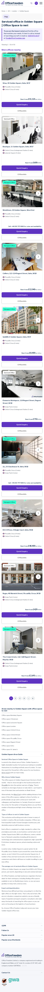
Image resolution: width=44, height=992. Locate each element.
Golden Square (24, 11)
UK (9, 11)
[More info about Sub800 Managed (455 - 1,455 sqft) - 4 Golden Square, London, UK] (22, 333)
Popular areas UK (8, 935)
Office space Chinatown (10, 719)
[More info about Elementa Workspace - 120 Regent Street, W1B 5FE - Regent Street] (22, 396)
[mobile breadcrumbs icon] (41, 3)
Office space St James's (10, 749)
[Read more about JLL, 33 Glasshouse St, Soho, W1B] (22, 478)
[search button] (22, 3)
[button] (20, 515)
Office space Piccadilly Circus (11, 738)
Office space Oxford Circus (11, 730)
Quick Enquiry (22, 104)
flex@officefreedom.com (15, 38)
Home (3, 11)
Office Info (22, 111)
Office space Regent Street (11, 742)
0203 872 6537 (32, 3)
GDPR (4, 926)
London (14, 11)
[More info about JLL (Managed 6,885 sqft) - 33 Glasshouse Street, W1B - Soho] (22, 462)
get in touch (6, 773)
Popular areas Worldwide (11, 940)
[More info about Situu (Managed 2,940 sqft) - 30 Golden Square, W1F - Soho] (22, 79)
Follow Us (5, 930)
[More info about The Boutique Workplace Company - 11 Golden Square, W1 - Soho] (22, 142)
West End (17, 794)
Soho (31, 785)
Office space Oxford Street (11, 735)
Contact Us (6, 973)
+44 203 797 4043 (18, 226)
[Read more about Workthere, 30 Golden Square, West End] (22, 222)
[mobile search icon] (36, 3)
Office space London (9, 726)
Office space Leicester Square (12, 723)
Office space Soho (8, 746)
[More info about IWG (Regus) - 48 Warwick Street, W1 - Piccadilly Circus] (22, 589)
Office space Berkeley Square (12, 715)
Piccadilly (5, 785)
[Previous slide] (5, 66)
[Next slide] (38, 66)
